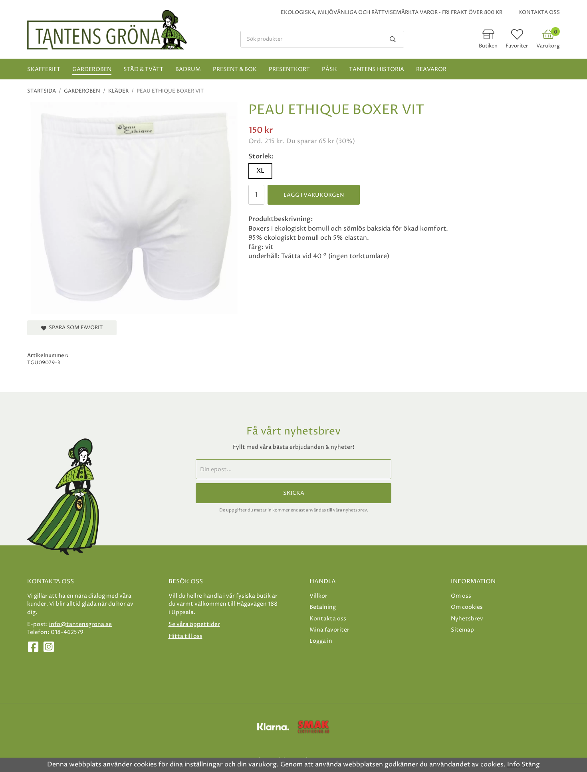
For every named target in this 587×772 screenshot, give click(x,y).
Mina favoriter (329, 630)
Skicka (293, 493)
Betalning (322, 607)
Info (513, 764)
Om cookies (467, 607)
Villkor (318, 596)
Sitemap (462, 630)
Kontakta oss (539, 12)
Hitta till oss (185, 636)
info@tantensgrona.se (80, 624)
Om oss (461, 596)
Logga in (320, 641)
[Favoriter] (517, 37)
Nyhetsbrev (467, 618)
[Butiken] (488, 37)
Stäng (531, 764)
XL (260, 170)
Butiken (488, 45)
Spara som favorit (74, 327)
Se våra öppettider (194, 624)
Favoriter (517, 45)
